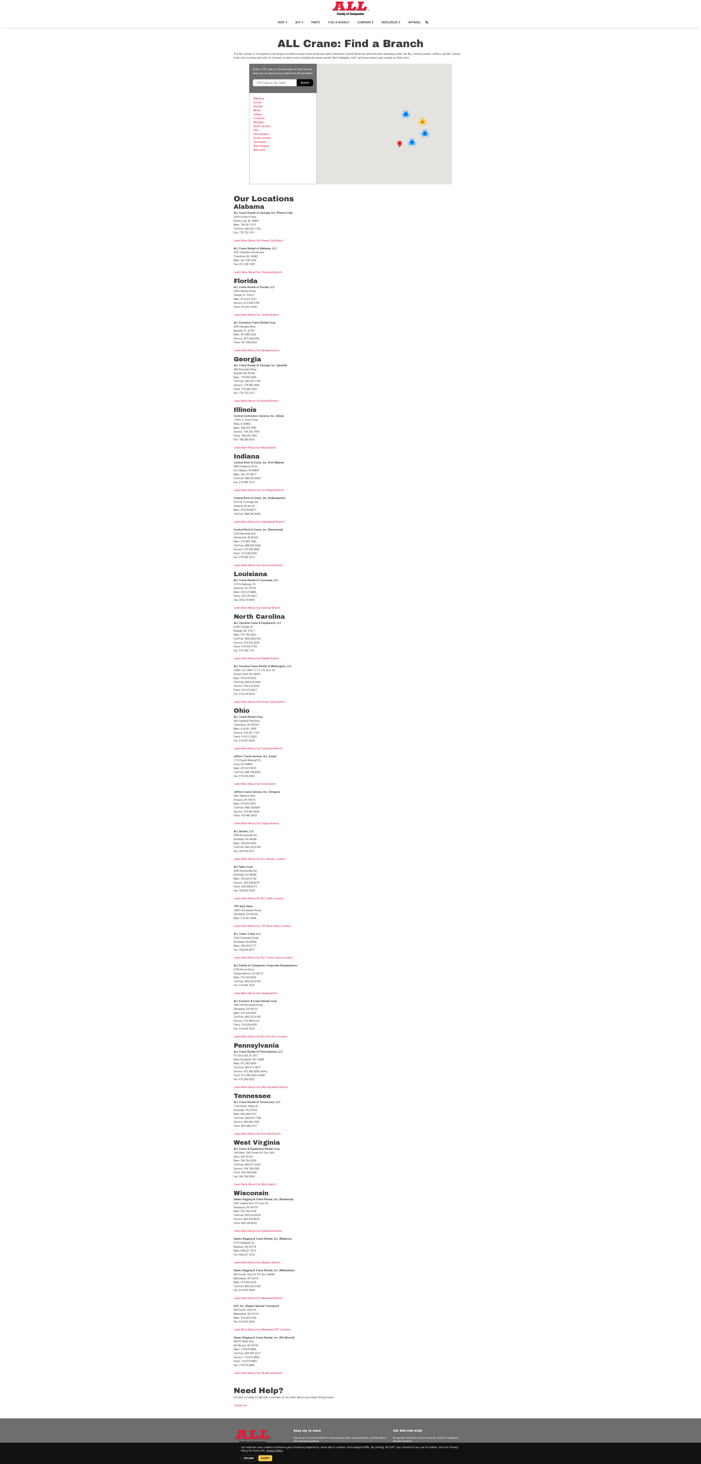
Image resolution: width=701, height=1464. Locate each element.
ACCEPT (265, 1458)
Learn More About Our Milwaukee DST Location (262, 1329)
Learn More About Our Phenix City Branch (258, 240)
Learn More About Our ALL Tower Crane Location (263, 957)
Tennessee (259, 142)
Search (304, 82)
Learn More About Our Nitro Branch (255, 1184)
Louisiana (259, 118)
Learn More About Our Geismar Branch (257, 607)
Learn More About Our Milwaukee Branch (258, 1298)
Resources (390, 22)
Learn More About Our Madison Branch (257, 1262)
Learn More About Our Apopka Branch (256, 350)
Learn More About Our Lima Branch (255, 784)
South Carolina (262, 138)
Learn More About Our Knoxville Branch (257, 1133)
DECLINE (249, 1458)
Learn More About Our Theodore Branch (258, 272)
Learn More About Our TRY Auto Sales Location (262, 926)
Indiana (257, 114)
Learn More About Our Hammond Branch (258, 565)
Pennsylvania (261, 134)
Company (364, 22)
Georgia (258, 106)
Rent (281, 22)
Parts (315, 22)
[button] (399, 144)
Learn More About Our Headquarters (255, 993)
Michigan (258, 122)
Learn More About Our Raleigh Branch (256, 658)
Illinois (257, 110)
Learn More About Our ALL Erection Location (260, 1036)
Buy (298, 22)
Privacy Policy (275, 1450)
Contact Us (240, 1405)
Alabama (258, 98)
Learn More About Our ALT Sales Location (259, 898)
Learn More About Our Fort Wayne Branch (259, 490)
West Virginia (261, 146)
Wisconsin (259, 149)
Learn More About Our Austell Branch (256, 400)
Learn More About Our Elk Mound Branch (258, 1373)
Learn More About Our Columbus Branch (258, 748)
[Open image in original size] (350, 8)
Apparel (414, 22)
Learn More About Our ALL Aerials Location (260, 859)
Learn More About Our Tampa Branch (256, 314)
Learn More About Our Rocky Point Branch (259, 702)
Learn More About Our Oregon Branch (256, 823)
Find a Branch (338, 22)
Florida (257, 102)
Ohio (256, 130)
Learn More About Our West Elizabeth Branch (261, 1087)
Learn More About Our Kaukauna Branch (258, 1231)
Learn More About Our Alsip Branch (255, 447)
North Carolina (262, 126)
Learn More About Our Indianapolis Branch (259, 521)
